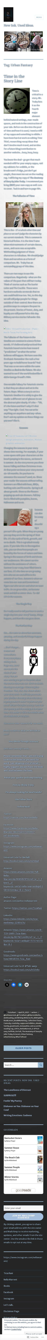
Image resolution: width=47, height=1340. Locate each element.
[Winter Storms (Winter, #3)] (40, 1178)
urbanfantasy (9, 1037)
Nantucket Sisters (13, 1138)
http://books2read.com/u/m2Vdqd (21, 861)
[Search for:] (21, 1065)
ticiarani (16, 1034)
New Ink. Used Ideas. (19, 25)
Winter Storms (11, 1177)
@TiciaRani (22, 1015)
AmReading (9, 1018)
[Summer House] (40, 1149)
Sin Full (18, 1031)
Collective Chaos (35, 1020)
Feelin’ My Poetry (13, 1101)
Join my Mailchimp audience (23, 1216)
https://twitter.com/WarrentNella (20, 817)
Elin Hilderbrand (11, 1160)
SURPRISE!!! (10, 1095)
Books (7, 1286)
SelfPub (11, 1031)
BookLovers (8, 1020)
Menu (39, 17)
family (6, 1026)
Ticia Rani (12, 1012)
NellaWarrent (25, 1029)
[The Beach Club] (40, 1159)
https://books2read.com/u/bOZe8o (22, 969)
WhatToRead (21, 1037)
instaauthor (25, 1026)
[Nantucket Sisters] (40, 1140)
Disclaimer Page (11, 1311)
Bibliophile (38, 1018)
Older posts (23, 1048)
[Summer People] (40, 1169)
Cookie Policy (16, 1329)
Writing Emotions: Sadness (18, 1115)
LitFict (16, 1029)
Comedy (7, 1023)
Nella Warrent (10, 1279)
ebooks (39, 1023)
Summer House (11, 1148)
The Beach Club (12, 1157)
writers (34, 1012)
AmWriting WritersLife (23, 1018)
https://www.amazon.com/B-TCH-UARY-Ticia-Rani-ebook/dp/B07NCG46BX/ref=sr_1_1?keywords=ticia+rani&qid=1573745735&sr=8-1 (23, 937)
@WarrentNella (33, 1015)
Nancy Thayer (10, 1141)
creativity (15, 1023)
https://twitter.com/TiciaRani (27, 908)
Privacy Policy (10, 1317)
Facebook (8, 1292)
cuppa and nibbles (27, 1023)
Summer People (12, 1167)
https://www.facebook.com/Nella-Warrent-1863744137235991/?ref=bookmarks (21, 832)
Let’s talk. (8, 1305)
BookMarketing (20, 1020)
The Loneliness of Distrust (17, 1090)
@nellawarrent (10, 1015)
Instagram (9, 1298)
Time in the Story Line (14, 78)
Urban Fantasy (26, 1034)
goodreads (14, 1026)
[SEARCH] (40, 1065)
